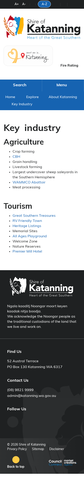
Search (19, 85)
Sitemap (38, 449)
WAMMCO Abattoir (29, 182)
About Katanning (63, 97)
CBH (16, 157)
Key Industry (22, 104)
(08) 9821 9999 (20, 390)
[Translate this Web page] (33, 4)
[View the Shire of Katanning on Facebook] (12, 422)
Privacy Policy (17, 449)
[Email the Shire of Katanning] (71, 4)
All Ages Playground (30, 236)
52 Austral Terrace (23, 361)
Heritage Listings (27, 226)
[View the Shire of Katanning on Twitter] (27, 422)
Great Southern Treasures (34, 216)
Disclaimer (56, 449)
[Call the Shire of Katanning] (56, 4)
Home (10, 97)
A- (24, 4)
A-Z (44, 4)
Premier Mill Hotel (27, 251)
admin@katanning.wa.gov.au (31, 396)
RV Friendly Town (27, 221)
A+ (17, 4)
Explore (32, 97)
